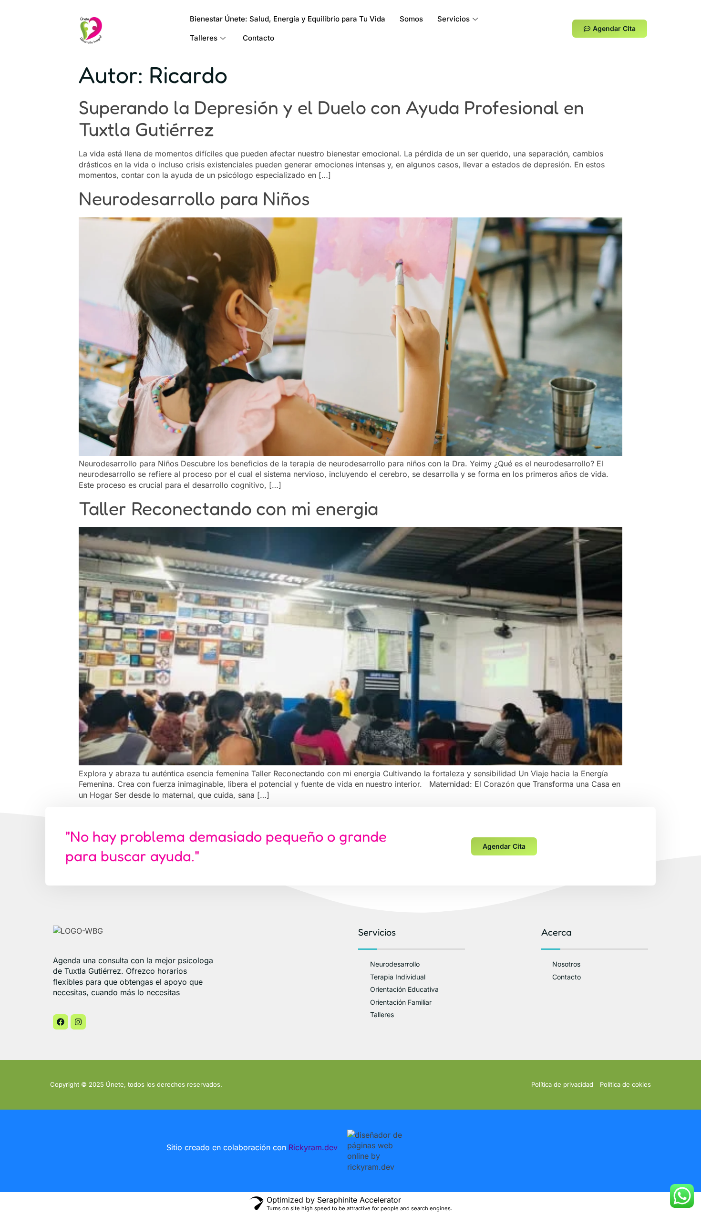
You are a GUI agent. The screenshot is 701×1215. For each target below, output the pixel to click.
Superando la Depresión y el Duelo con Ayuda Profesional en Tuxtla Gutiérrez (331, 118)
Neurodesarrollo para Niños (194, 198)
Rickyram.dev (313, 1147)
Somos (411, 18)
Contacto (258, 37)
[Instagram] (78, 1022)
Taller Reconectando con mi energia (228, 508)
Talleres (203, 37)
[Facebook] (60, 1022)
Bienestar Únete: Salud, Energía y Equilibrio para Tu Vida (287, 18)
